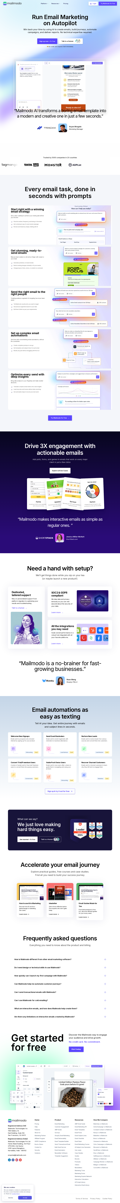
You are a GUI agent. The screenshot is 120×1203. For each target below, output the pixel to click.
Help (36, 1127)
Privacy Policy (95, 1199)
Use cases (78, 1150)
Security (37, 1150)
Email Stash (78, 1141)
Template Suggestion (61, 1156)
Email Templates (80, 1129)
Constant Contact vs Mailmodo (102, 1129)
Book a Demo (39, 1144)
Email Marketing (59, 1124)
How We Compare (100, 1120)
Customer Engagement (62, 1127)
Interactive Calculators (81, 1179)
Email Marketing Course (82, 1144)
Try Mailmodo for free (60, 418)
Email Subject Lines (81, 1135)
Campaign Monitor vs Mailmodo (103, 1162)
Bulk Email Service (60, 1147)
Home (37, 1120)
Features (37, 1129)
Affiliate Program (40, 1138)
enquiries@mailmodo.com (17, 1155)
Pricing (37, 1124)
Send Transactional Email (62, 1144)
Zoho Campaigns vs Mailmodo (102, 1144)
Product (58, 1120)
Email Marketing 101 (81, 1127)
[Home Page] (12, 3)
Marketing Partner (40, 1135)
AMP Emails (58, 1129)
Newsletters (78, 1167)
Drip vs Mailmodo (98, 1153)
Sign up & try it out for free (60, 791)
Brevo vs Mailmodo (99, 1138)
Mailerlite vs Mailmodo (100, 1135)
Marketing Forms (80, 1173)
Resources (79, 1120)
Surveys (57, 1132)
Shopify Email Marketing (62, 1135)
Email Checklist (79, 1138)
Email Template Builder (62, 1141)
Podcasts (78, 1162)
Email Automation (60, 1150)
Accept (25, 1197)
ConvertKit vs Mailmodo (100, 1167)
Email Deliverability (60, 1138)
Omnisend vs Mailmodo (100, 1141)
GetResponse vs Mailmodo (101, 1156)
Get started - (27, 839)
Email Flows (78, 1132)
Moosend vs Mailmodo (100, 1147)
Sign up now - (47, 41)
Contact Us (38, 1147)
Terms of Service (82, 1199)
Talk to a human (19, 608)
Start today (76, 1049)
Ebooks (77, 1159)
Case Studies (79, 1153)
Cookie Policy (107, 1199)
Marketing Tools (80, 1170)
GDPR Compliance (40, 1141)
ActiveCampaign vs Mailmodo (102, 1127)
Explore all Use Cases (60, 471)
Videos (77, 1164)
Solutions (37, 1153)
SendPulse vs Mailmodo (100, 1150)
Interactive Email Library (82, 1185)
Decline (10, 1197)
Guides (77, 1156)
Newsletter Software (61, 1153)
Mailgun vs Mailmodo (99, 1164)
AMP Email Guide (80, 1124)
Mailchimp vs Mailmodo (100, 1124)
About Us (37, 1132)
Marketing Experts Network (83, 1176)
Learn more (57, 612)
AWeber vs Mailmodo (100, 1159)
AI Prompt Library (80, 1182)
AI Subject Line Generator (83, 1147)
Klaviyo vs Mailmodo (99, 1132)
